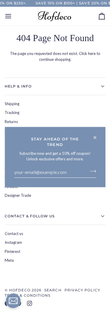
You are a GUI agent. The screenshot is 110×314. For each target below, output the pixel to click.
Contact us (14, 233)
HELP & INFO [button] (18, 86)
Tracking (12, 112)
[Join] (91, 171)
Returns (11, 121)
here (92, 53)
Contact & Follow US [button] (30, 216)
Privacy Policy (82, 290)
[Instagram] (29, 303)
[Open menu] (13, 16)
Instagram (13, 242)
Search (52, 290)
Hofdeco (20, 290)
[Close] (97, 135)
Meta (9, 260)
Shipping (12, 103)
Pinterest (12, 251)
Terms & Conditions (27, 295)
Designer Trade (18, 195)
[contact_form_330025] (13, 300)
